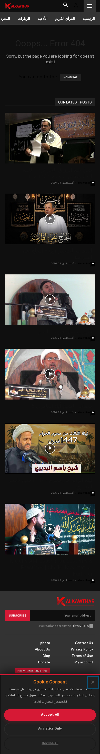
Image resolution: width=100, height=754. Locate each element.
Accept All (50, 715)
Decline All (50, 744)
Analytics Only (50, 729)
